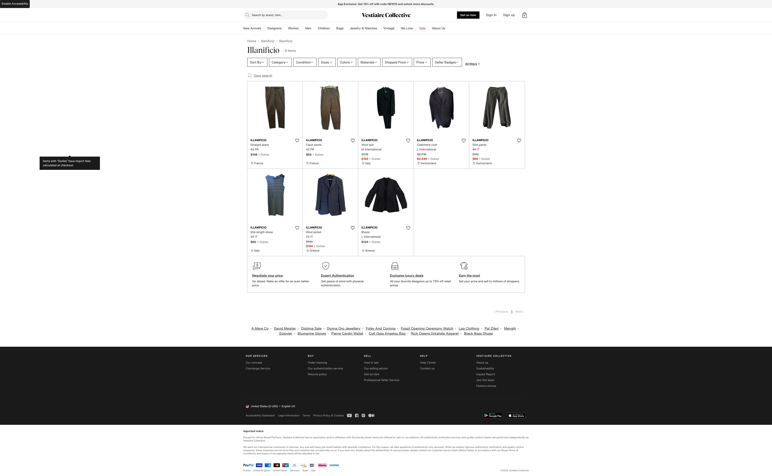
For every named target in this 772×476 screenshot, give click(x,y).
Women (293, 28)
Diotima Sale (311, 328)
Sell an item (468, 15)
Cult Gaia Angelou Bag (387, 333)
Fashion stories (486, 386)
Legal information (288, 415)
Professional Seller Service (381, 380)
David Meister (285, 328)
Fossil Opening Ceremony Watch (427, 328)
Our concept (254, 363)
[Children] (333, 28)
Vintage (388, 28)
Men (308, 28)
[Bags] (346, 28)
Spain (305, 470)
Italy (313, 470)
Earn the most (469, 275)
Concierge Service (258, 368)
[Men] (314, 28)
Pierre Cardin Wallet (347, 333)
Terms (306, 415)
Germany (295, 470)
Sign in (491, 15)
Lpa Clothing (469, 328)
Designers (274, 28)
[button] (524, 15)
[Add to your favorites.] (297, 140)
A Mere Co (260, 328)
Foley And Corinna (380, 328)
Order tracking (317, 363)
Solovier (285, 333)
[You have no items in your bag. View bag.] (524, 15)
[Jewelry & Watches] (380, 28)
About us (482, 363)
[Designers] (284, 28)
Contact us (427, 368)
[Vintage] (397, 28)
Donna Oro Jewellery (343, 328)
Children (324, 28)
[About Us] (448, 28)
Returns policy (317, 374)
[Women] (302, 28)
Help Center (428, 363)
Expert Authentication (337, 275)
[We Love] (416, 28)
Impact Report (485, 374)
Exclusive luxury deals (406, 275)
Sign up (509, 15)
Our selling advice (376, 368)
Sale (422, 28)
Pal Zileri (492, 328)
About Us (438, 28)
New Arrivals (252, 28)
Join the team (485, 380)
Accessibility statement (260, 415)
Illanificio (267, 41)
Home (251, 41)
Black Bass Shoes (478, 333)
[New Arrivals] (264, 28)
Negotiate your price (267, 275)
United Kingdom (261, 470)
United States (280, 470)
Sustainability (485, 368)
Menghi (510, 328)
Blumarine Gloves (312, 333)
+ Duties (263, 154)
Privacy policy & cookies (328, 415)
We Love (407, 28)
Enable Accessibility (15, 4)
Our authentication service (325, 368)
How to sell (371, 363)
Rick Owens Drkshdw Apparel (435, 333)
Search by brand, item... (267, 15)
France (246, 470)
